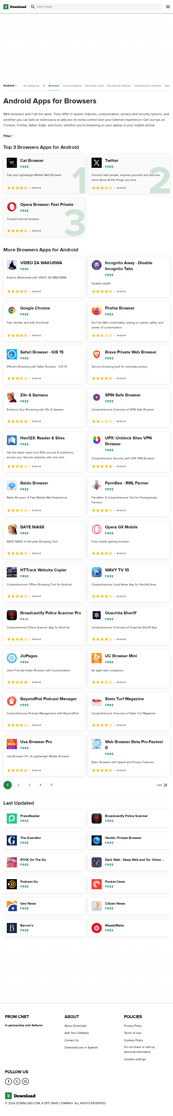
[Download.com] (14, 6)
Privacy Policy (133, 1026)
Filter (7, 136)
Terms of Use (132, 1033)
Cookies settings (135, 1059)
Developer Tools (94, 85)
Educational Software (119, 85)
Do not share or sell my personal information (139, 1049)
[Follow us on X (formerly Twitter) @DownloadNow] (17, 1081)
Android (8, 85)
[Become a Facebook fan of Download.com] (8, 1081)
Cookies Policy (133, 1040)
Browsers (54, 85)
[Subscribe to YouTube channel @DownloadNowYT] (25, 1081)
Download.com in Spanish (81, 1047)
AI (44, 85)
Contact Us (72, 1040)
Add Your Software (77, 1033)
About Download (75, 1026)
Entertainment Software (147, 85)
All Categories (31, 85)
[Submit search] (33, 6)
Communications (72, 85)
